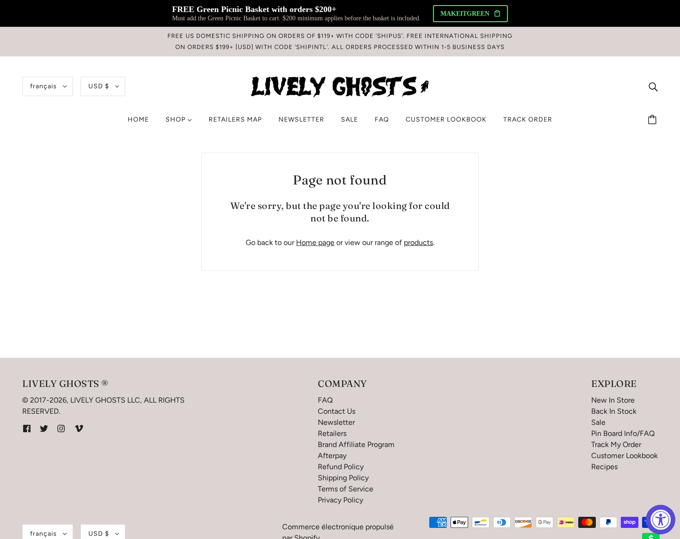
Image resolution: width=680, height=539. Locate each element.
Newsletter (336, 422)
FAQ (325, 400)
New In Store (613, 400)
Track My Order (616, 444)
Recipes (604, 466)
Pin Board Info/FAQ (623, 433)
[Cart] (653, 119)
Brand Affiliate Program (356, 444)
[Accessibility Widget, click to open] (660, 519)
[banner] (340, 85)
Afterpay (332, 455)
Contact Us (336, 411)
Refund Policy (341, 466)
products (418, 242)
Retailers (332, 433)
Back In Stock (614, 411)
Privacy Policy (340, 500)
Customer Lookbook (624, 455)
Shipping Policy (343, 477)
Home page (315, 242)
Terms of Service (345, 488)
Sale (598, 422)
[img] (653, 86)
